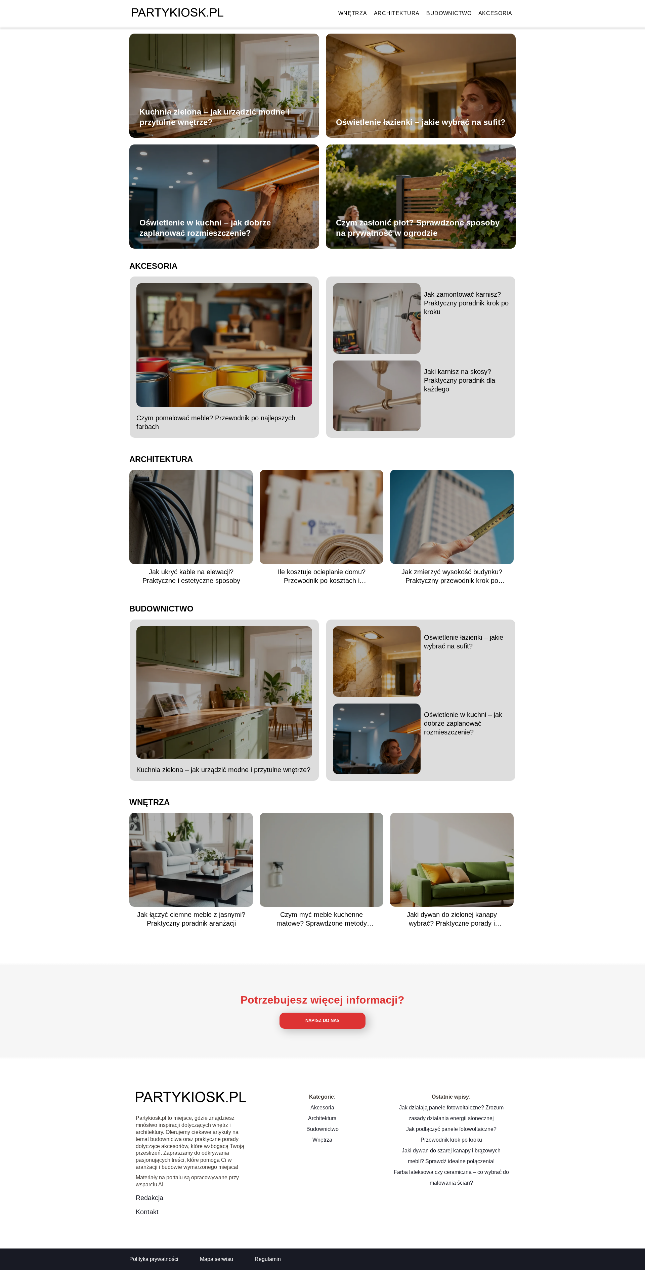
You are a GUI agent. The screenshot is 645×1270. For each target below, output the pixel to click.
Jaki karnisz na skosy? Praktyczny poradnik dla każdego (459, 380)
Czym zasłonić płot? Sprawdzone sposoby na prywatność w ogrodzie (418, 228)
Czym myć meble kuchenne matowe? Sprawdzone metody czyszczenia (321, 919)
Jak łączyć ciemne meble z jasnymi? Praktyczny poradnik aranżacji (191, 919)
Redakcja (149, 1197)
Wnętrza (352, 13)
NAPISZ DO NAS (322, 1020)
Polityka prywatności (153, 1259)
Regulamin (268, 1259)
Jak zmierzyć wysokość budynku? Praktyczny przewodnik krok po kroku (451, 576)
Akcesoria (495, 13)
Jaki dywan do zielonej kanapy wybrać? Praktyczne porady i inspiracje (452, 919)
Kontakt (147, 1212)
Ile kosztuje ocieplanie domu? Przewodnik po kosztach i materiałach (322, 576)
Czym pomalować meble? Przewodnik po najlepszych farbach (215, 422)
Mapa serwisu (216, 1259)
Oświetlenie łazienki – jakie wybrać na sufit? (421, 122)
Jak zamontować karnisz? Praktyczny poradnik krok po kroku (466, 303)
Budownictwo (449, 13)
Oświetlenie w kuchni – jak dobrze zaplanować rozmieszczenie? (205, 228)
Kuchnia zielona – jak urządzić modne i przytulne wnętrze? (214, 117)
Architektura (397, 13)
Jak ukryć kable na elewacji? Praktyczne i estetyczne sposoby (191, 576)
